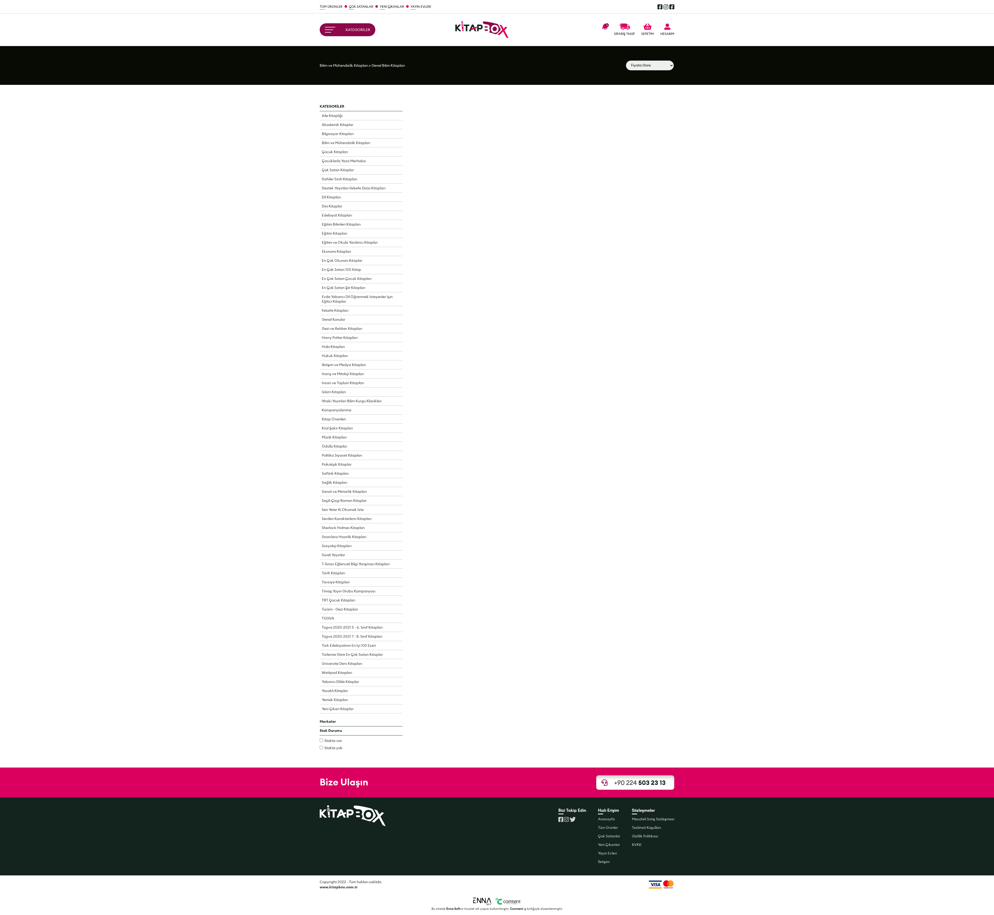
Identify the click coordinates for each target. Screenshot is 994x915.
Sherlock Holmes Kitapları (343, 527)
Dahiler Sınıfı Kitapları (339, 179)
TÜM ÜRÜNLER (331, 7)
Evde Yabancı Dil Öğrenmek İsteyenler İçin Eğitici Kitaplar (357, 299)
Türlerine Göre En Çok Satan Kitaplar (352, 654)
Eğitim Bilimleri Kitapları (341, 224)
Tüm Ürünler (608, 827)
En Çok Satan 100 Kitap (341, 269)
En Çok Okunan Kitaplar (342, 260)
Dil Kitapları (331, 197)
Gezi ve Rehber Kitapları (342, 328)
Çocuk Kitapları (335, 152)
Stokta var (333, 740)
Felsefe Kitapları (335, 310)
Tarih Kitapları (333, 573)
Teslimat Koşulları (646, 827)
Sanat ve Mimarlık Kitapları (344, 491)
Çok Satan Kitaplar (338, 170)
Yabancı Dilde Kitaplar (340, 681)
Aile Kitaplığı (332, 115)
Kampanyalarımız (337, 410)
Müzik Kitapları (334, 437)
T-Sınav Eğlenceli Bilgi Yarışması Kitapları (356, 564)
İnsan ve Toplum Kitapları (343, 383)
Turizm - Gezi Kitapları (340, 609)
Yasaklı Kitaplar (335, 690)
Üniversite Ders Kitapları (342, 663)
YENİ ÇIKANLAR (392, 7)
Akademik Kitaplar (337, 124)
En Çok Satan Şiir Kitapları (343, 287)
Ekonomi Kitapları (336, 251)
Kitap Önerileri (334, 419)
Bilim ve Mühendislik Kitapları (344, 65)
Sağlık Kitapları (334, 482)
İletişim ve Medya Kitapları (344, 364)
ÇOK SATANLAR (361, 7)
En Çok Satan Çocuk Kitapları (346, 278)
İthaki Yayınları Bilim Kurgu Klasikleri (352, 401)
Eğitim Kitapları (334, 233)
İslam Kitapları (334, 392)
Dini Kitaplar (332, 206)
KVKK (636, 845)
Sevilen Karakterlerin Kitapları (346, 518)
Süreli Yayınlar (333, 555)
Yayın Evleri (607, 853)
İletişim (604, 862)
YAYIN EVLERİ (421, 7)
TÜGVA (328, 618)
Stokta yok (333, 748)
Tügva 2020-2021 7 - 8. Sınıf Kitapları (352, 636)
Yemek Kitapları (335, 699)
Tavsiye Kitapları (336, 582)
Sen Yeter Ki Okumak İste (343, 509)
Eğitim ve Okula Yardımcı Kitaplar (350, 242)
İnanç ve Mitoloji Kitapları (343, 373)
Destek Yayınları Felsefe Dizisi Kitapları (353, 188)
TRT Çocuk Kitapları (338, 600)
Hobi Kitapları (333, 346)
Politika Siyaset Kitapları (342, 455)
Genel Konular (333, 319)
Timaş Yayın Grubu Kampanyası (348, 591)
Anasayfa (606, 819)
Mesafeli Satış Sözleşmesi (653, 819)
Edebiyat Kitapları (337, 215)
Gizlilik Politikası (645, 836)
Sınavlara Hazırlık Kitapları (344, 536)
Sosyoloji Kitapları (337, 546)
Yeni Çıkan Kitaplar (338, 708)
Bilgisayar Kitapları (338, 133)
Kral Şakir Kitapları (337, 428)
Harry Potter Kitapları (339, 337)
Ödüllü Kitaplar (334, 446)
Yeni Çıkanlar (609, 845)
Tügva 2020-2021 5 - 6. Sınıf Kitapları (352, 627)
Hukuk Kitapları (335, 355)
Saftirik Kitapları (335, 473)
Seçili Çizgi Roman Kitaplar (344, 500)
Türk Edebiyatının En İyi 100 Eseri (349, 645)
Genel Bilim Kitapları (388, 65)
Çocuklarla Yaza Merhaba (344, 161)
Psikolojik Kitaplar (337, 464)
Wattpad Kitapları (337, 672)
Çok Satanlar (609, 836)
